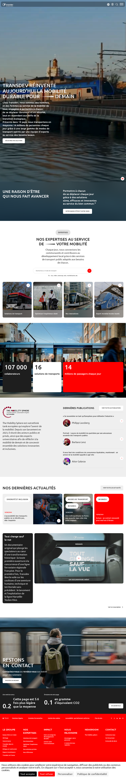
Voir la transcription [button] (114, 607)
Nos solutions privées (30, 749)
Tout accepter (27, 774)
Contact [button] (110, 729)
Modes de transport (78, 499)
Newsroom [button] (91, 729)
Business (72, 506)
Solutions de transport (30, 738)
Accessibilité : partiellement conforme (77, 718)
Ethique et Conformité (10, 749)
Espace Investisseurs (9, 752)
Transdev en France (9, 755)
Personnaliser (65, 774)
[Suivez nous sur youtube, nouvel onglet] (119, 718)
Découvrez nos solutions (13, 141)
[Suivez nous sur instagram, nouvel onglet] (122, 718)
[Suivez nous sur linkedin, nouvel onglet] (117, 718)
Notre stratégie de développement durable (50, 736)
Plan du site (98, 718)
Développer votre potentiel (70, 739)
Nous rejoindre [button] (70, 731)
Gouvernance (7, 741)
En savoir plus (116, 706)
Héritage (5, 738)
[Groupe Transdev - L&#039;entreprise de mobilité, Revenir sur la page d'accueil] (8, 4)
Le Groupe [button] (9, 729)
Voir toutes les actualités (112, 488)
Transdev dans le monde (8, 745)
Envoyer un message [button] (12, 680)
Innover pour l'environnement (49, 742)
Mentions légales (17, 718)
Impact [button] (48, 729)
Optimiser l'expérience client (30, 745)
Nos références (28, 752)
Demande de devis (111, 741)
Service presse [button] (109, 738)
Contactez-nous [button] (110, 735)
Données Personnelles (35, 718)
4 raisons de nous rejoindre (69, 744)
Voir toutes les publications (111, 408)
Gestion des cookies (54, 718)
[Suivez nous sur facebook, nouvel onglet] (114, 718)
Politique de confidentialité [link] (92, 774)
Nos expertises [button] (29, 731)
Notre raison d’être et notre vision (77, 211)
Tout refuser (46, 774)
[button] (108, 4)
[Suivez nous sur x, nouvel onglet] (111, 718)
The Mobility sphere (91, 735)
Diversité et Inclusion (17, 499)
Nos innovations (28, 741)
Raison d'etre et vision (9, 735)
